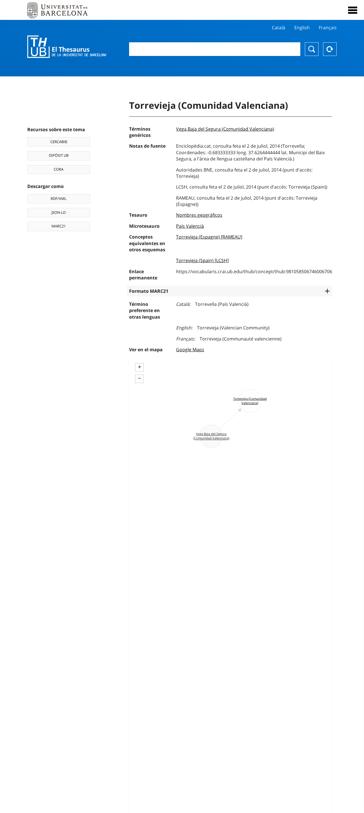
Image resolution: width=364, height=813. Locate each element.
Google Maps (190, 349)
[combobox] (214, 49)
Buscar (311, 49)
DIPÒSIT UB (59, 155)
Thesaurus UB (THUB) (66, 46)
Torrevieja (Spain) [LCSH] (202, 260)
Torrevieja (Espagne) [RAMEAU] (209, 237)
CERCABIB (58, 141)
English (302, 27)
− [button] (139, 378)
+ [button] (139, 367)
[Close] (352, 10)
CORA (58, 169)
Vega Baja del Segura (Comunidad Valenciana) (225, 129)
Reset (330, 49)
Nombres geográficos (199, 215)
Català (278, 27)
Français (328, 27)
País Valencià (190, 226)
